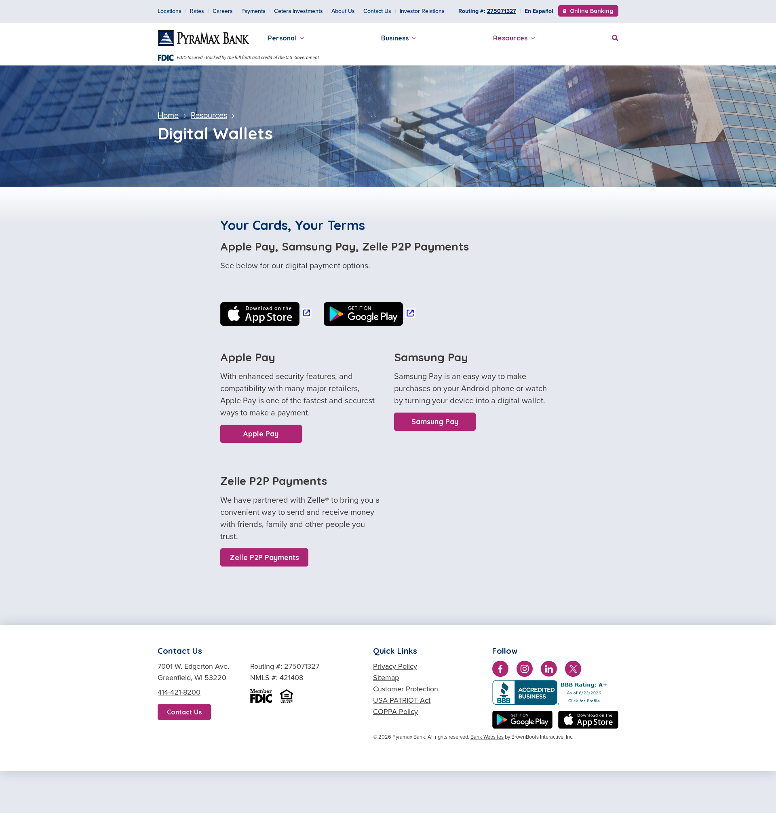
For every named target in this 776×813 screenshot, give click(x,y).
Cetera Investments (298, 11)
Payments (253, 11)
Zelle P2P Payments (264, 557)
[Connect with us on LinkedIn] (549, 670)
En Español (539, 11)
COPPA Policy (395, 711)
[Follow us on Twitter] (573, 670)
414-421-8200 (179, 692)
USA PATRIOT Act (401, 700)
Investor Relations (422, 11)
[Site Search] (615, 37)
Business (395, 38)
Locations (169, 11)
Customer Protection (405, 689)
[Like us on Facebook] (500, 670)
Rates (197, 11)
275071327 (501, 11)
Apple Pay (260, 433)
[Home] (204, 38)
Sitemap (386, 677)
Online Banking (591, 12)
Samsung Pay (434, 421)
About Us (343, 11)
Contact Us (377, 11)
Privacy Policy (395, 666)
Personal (282, 38)
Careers (223, 11)
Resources (510, 38)
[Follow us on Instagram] (525, 670)
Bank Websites (487, 737)
